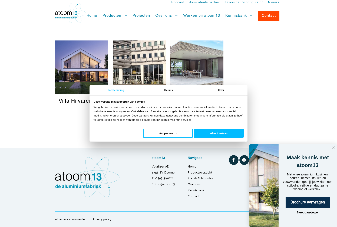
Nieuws (273, 2)
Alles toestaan (218, 133)
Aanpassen (166, 133)
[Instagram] (244, 160)
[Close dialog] (334, 147)
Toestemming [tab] (115, 90)
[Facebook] (234, 160)
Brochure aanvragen (307, 202)
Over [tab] (221, 90)
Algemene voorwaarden (70, 219)
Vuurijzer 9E (160, 166)
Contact (193, 196)
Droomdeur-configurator (244, 2)
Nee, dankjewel (308, 212)
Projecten (141, 16)
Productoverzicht (200, 172)
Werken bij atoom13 (201, 16)
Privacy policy (102, 219)
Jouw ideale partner (204, 2)
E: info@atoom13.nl (165, 184)
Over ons (164, 16)
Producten (113, 16)
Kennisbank (236, 16)
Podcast (177, 2)
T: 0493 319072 (163, 178)
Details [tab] (168, 90)
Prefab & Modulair (200, 178)
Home (92, 16)
